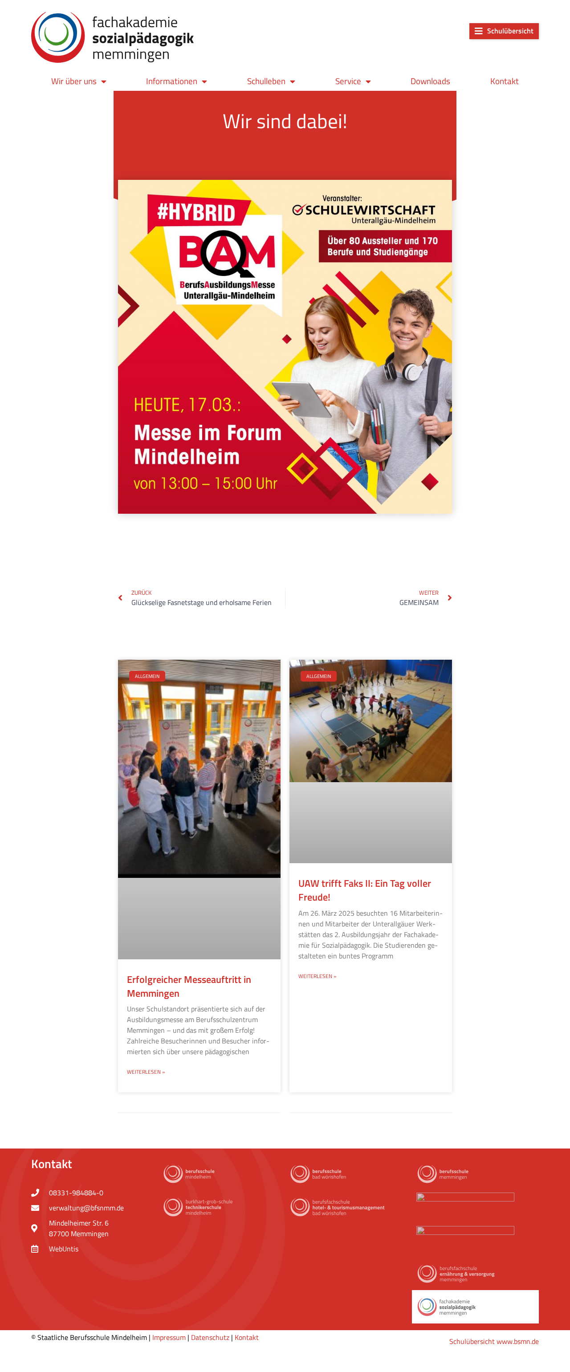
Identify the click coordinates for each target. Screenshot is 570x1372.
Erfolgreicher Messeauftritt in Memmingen (189, 986)
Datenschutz (210, 1337)
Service (348, 80)
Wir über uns (74, 80)
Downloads (430, 80)
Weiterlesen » (146, 1072)
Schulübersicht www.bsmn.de (494, 1341)
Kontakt (504, 80)
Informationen (171, 80)
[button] (504, 31)
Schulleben (266, 80)
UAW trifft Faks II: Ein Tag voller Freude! (364, 890)
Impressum (169, 1337)
